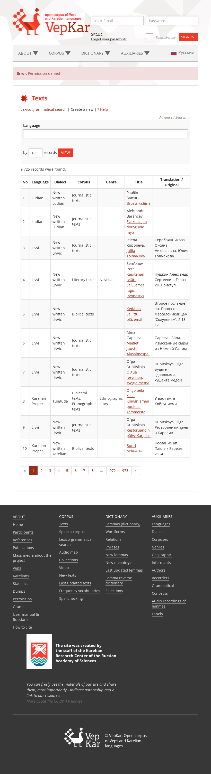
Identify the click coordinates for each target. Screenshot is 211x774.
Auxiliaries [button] (132, 53)
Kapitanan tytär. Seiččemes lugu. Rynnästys (136, 285)
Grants (18, 606)
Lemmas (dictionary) (123, 523)
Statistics (20, 583)
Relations (113, 539)
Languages (161, 523)
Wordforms (115, 531)
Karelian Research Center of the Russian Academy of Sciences (86, 655)
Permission (22, 598)
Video (64, 567)
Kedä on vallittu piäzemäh (135, 314)
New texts (67, 575)
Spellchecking (71, 598)
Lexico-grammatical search (44, 109)
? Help (103, 109)
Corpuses (160, 539)
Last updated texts (75, 583)
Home (18, 524)
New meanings (118, 562)
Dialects (158, 531)
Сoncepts (160, 593)
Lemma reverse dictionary (119, 580)
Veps (17, 568)
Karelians (21, 575)
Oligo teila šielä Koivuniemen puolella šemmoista (138, 401)
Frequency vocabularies (79, 590)
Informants (161, 562)
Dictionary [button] (92, 53)
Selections (114, 590)
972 (113, 470)
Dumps (19, 591)
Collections (68, 559)
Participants (23, 532)
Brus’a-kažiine (139, 203)
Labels (157, 613)
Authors (158, 570)
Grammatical (163, 585)
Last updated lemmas (124, 570)
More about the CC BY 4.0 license (54, 701)
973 (125, 470)
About (19, 516)
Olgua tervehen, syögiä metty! (138, 377)
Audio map (68, 552)
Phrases (112, 547)
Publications (23, 547)
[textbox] (27, 133)
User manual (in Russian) (26, 617)
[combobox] (105, 133)
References (22, 539)
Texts (63, 523)
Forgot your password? (109, 39)
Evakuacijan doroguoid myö (137, 227)
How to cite (22, 627)
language (31, 125)
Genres (158, 547)
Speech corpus (72, 531)
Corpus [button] (57, 53)
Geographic (162, 554)
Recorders (160, 577)
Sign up (96, 34)
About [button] (25, 53)
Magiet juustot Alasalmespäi (138, 348)
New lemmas (117, 554)
